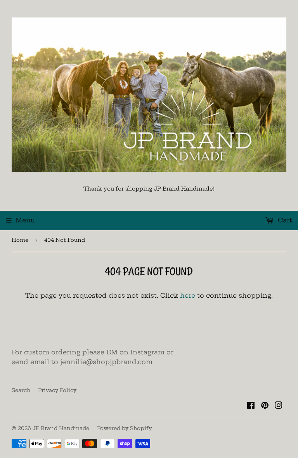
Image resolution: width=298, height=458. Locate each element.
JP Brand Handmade (61, 428)
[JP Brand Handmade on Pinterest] (265, 406)
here (187, 295)
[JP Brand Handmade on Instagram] (278, 406)
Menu (25, 220)
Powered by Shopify (124, 428)
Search (21, 390)
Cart (284, 220)
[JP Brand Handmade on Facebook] (251, 406)
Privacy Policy (57, 390)
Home (20, 240)
